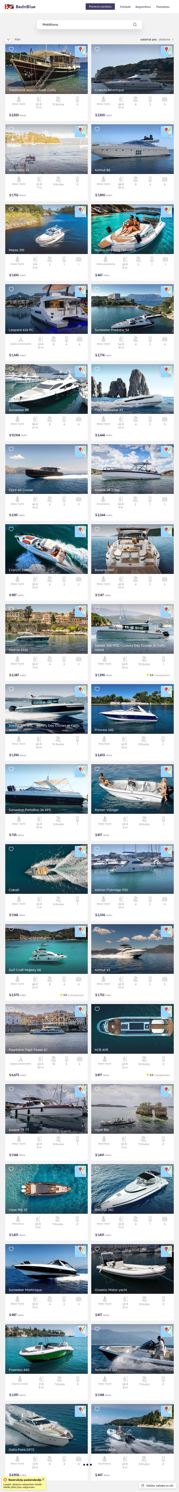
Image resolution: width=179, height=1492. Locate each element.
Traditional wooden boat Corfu (32, 90)
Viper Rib (102, 1130)
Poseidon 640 (19, 1370)
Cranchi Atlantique (109, 90)
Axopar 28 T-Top (107, 490)
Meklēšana (50, 24)
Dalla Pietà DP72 (21, 1450)
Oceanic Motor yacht (111, 1290)
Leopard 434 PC (21, 330)
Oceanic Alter (105, 1450)
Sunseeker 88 (19, 410)
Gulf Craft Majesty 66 (25, 970)
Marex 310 (16, 250)
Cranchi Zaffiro (20, 570)
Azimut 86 (102, 170)
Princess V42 (104, 730)
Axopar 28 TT (19, 1130)
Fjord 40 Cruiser (21, 490)
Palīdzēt (125, 7)
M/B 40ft (101, 1050)
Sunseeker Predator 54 (112, 330)
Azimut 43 (102, 970)
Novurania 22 (19, 170)
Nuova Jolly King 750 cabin (115, 250)
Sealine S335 (18, 650)
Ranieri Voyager (107, 810)
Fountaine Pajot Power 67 (28, 1050)
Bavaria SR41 (104, 570)
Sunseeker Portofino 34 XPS (30, 810)
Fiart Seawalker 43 (109, 410)
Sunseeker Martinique (25, 1290)
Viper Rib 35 (18, 1210)
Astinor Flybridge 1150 (111, 890)
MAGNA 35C (104, 1210)
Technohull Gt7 (106, 1370)
